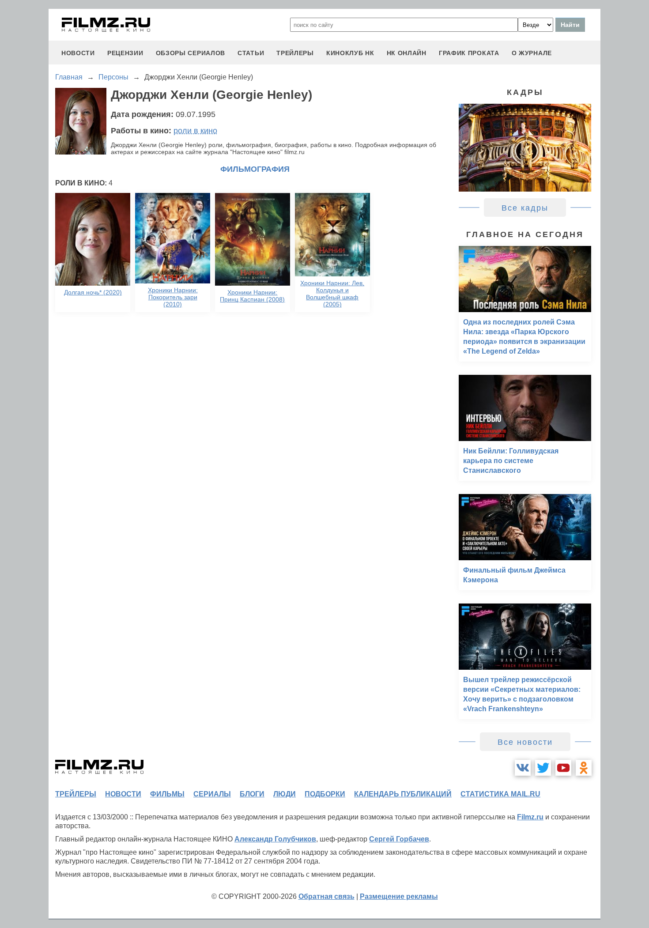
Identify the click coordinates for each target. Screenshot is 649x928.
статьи (251, 53)
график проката (469, 53)
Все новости (525, 742)
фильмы (167, 794)
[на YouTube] (563, 768)
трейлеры (295, 53)
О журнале (532, 53)
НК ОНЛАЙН (406, 53)
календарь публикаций (403, 794)
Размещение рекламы (399, 896)
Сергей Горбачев (399, 839)
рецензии (125, 53)
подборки (325, 794)
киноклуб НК (350, 53)
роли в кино (195, 130)
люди (284, 794)
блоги (252, 794)
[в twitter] (543, 768)
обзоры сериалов (191, 53)
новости (78, 53)
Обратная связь (326, 896)
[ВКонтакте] (523, 768)
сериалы (212, 794)
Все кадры (525, 208)
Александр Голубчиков (275, 839)
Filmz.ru (530, 817)
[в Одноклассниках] (584, 768)
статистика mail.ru (500, 794)
